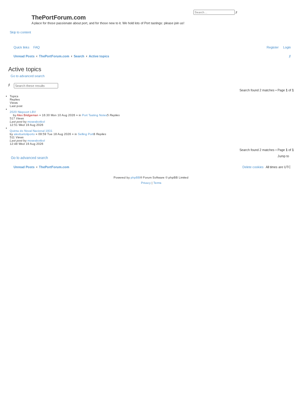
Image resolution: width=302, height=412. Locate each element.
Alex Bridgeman (27, 115)
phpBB (135, 177)
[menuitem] (35, 47)
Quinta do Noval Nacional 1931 (31, 130)
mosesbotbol (36, 121)
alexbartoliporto (24, 134)
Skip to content (20, 32)
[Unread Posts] (21, 18)
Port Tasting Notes (94, 115)
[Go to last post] (47, 121)
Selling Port (85, 134)
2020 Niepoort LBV (23, 111)
